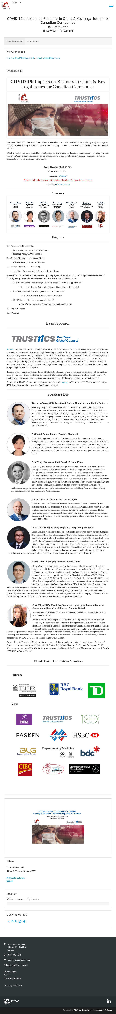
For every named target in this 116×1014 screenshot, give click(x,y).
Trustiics (10, 349)
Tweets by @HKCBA (13, 985)
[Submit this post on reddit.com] (20, 921)
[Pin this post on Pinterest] (24, 921)
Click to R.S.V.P (63, 184)
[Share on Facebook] (13, 921)
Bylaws (7, 975)
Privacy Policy (10, 972)
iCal (11, 881)
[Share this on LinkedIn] (16, 921)
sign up (65, 382)
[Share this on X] (9, 921)
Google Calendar (16, 878)
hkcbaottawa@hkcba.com (19, 960)
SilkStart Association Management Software (93, 1010)
